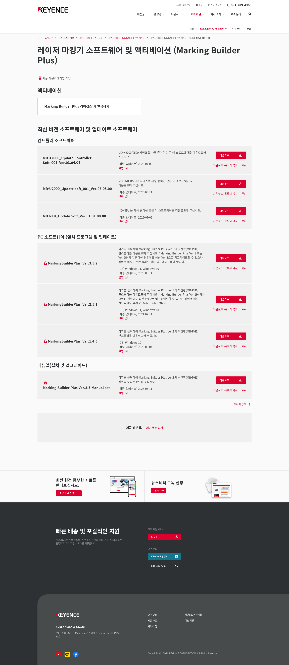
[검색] (250, 14)
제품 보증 (152, 620)
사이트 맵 (152, 626)
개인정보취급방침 (193, 614)
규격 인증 (152, 614)
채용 (200, 5)
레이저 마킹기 (154, 428)
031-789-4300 (241, 5)
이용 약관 (189, 620)
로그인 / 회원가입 (182, 5)
